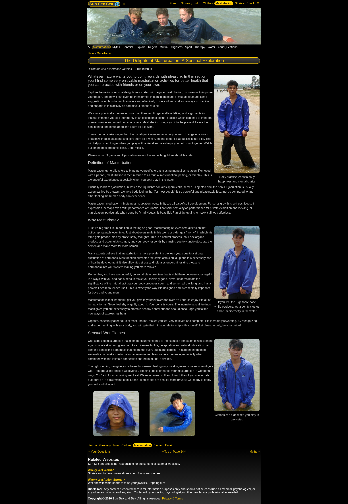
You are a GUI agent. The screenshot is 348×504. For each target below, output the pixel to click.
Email (250, 3)
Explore (141, 47)
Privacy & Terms (172, 498)
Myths (116, 47)
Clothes (208, 3)
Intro (197, 3)
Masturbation (224, 3)
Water (211, 47)
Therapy (199, 47)
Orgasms (177, 47)
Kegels (152, 47)
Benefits (128, 47)
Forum (174, 3)
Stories (239, 3)
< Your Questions (99, 451)
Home (91, 53)
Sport (188, 47)
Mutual (164, 47)
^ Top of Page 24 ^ (174, 451)
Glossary (186, 3)
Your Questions (227, 47)
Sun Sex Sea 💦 (104, 4)
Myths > (255, 451)
